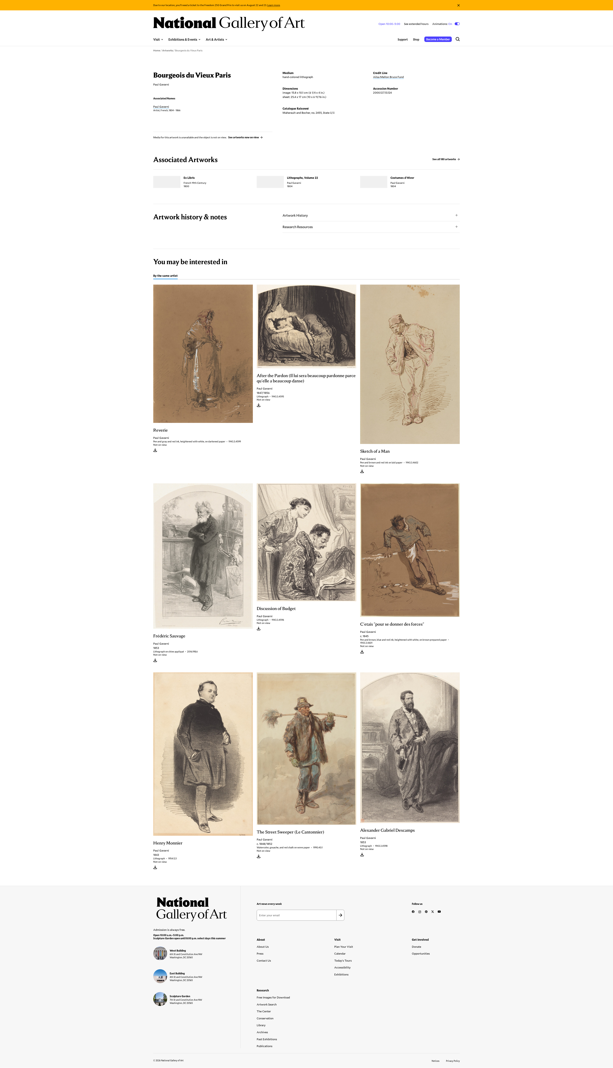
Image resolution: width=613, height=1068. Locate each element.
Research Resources (298, 226)
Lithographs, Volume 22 (302, 178)
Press (260, 953)
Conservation (265, 1018)
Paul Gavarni (161, 106)
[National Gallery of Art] (190, 907)
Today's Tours (343, 960)
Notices (435, 1060)
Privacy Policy (453, 1060)
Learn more (273, 5)
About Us (263, 947)
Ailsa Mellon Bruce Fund (388, 77)
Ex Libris (189, 178)
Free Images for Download (273, 997)
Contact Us (264, 960)
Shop (416, 39)
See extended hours (416, 24)
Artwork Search (267, 1004)
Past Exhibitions (267, 1039)
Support (403, 39)
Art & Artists (215, 39)
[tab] (165, 276)
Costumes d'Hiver (402, 178)
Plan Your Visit (343, 947)
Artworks (167, 50)
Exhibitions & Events (182, 39)
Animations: (442, 24)
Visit (156, 39)
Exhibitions (341, 974)
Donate (416, 947)
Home (156, 50)
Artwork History (295, 215)
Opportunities (421, 953)
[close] (458, 5)
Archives (262, 1032)
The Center (264, 1011)
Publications (264, 1046)
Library (261, 1025)
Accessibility (342, 967)
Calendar (340, 953)
